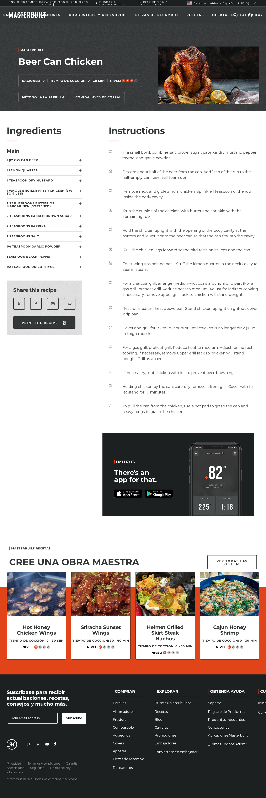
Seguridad (37, 768)
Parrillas (14, 15)
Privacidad (15, 763)
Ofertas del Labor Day (237, 15)
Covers (118, 743)
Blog (158, 720)
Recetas (195, 15)
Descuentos (122, 768)
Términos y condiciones (44, 763)
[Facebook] (37, 744)
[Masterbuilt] (12, 744)
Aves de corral (106, 97)
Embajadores (165, 743)
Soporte (214, 703)
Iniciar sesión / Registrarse (152, 3)
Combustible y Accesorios (98, 15)
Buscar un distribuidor (173, 703)
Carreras (161, 727)
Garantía (71, 763)
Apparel (119, 751)
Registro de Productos (226, 712)
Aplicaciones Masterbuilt (228, 735)
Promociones (165, 735)
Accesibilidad (16, 768)
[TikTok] (56, 744)
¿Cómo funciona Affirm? (227, 744)
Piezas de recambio (156, 15)
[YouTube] (46, 744)
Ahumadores (46, 15)
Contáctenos (218, 727)
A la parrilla (52, 97)
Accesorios (121, 735)
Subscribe (74, 718)
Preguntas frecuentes (226, 720)
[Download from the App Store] (159, 494)
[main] (133, 347)
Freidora (119, 720)
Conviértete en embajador (176, 752)
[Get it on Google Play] (128, 494)
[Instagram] (28, 744)
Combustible (123, 727)
